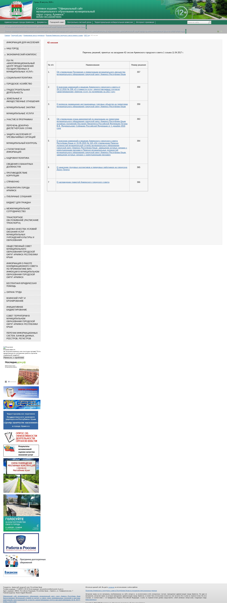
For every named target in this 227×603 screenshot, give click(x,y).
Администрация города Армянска (19, 22)
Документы (42, 22)
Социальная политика (19, 78)
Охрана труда (14, 292)
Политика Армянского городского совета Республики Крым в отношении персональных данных (121, 590)
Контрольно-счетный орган (79, 22)
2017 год (87, 35)
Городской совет (57, 22)
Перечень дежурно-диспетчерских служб (19, 126)
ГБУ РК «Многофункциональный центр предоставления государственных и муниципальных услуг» (20, 66)
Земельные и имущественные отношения (22, 100)
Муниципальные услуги (20, 113)
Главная (7, 35)
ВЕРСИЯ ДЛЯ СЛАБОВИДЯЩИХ (48, 17)
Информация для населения (22, 42)
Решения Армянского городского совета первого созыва (64, 35)
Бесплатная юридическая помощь (21, 284)
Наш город (12, 48)
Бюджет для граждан (18, 202)
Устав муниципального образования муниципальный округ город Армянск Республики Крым (44, 27)
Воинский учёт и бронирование (15, 299)
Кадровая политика (17, 158)
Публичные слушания (18, 196)
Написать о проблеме (14, 357)
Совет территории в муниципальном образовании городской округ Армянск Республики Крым (22, 321)
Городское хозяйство (19, 84)
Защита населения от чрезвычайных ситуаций (20, 135)
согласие (111, 587)
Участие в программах (19, 119)
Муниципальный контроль (21, 143)
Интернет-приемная (145, 22)
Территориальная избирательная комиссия (114, 22)
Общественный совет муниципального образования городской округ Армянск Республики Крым (22, 251)
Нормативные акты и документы (33, 35)
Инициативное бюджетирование (16, 308)
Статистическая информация (15, 150)
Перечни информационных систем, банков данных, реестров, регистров (22, 336)
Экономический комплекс (21, 54)
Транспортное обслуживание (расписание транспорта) (22, 220)
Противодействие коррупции (16, 174)
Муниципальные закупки (20, 107)
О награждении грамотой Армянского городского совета (83, 182)
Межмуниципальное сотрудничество (18, 210)
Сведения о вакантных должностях (19, 165)
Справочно (12, 182)
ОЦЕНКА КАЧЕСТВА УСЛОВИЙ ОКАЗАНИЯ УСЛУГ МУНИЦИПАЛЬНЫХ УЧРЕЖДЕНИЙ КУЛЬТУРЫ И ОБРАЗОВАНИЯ (21, 234)
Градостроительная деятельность (18, 91)
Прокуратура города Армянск (18, 189)
